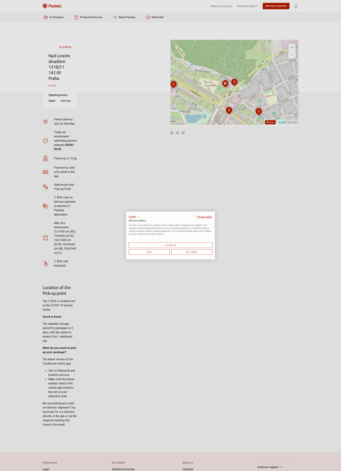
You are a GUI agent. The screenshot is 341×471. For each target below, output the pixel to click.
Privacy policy (204, 216)
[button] (134, 217)
